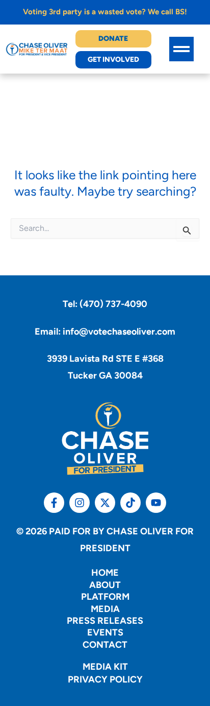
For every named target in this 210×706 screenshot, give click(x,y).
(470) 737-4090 (113, 304)
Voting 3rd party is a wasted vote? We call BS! (105, 11)
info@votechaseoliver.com (119, 331)
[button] (181, 49)
